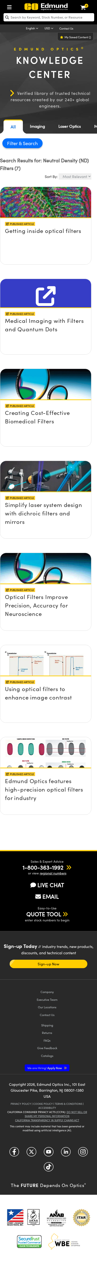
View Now (45, 222)
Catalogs (47, 1056)
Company (47, 992)
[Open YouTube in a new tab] (48, 1153)
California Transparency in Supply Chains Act (47, 1120)
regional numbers (53, 873)
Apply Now (45, 1068)
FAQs (47, 1040)
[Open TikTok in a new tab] (48, 1168)
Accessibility (47, 1108)
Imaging (37, 126)
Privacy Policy (21, 1104)
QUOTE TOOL (43, 914)
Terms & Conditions (68, 1104)
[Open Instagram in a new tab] (83, 1153)
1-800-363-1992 (43, 867)
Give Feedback (47, 1048)
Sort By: (51, 176)
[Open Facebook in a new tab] (14, 1153)
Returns (47, 1033)
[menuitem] (10, 6)
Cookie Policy (43, 1104)
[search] (49, 17)
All (13, 127)
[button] (43, 867)
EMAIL (50, 896)
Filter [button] (13, 143)
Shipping (47, 1025)
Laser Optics (69, 126)
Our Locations (47, 1007)
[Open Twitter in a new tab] (31, 1153)
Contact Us (66, 28)
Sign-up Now (48, 964)
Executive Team (47, 999)
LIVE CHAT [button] (50, 885)
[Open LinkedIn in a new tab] (66, 1153)
